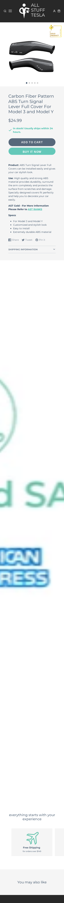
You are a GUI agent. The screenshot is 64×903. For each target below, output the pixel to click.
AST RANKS (35, 209)
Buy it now (32, 151)
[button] (26, 83)
